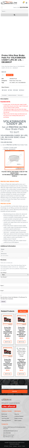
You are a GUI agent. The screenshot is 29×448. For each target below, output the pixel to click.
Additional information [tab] (12, 95)
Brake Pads (12, 80)
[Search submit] (14, 14)
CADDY (13, 82)
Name (2, 285)
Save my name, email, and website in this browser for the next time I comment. (14, 298)
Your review (4, 277)
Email (2, 290)
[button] (2, 7)
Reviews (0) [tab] (20, 95)
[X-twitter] (16, 382)
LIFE (16, 82)
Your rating (4, 272)
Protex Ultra (18, 80)
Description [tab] (4, 95)
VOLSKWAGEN (22, 82)
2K (10, 82)
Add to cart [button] (7, 341)
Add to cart (9, 75)
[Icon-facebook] (13, 382)
